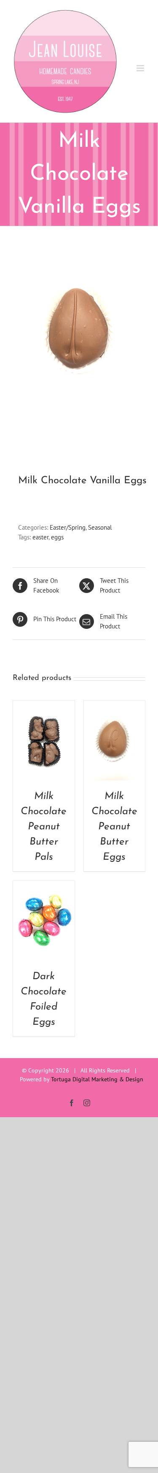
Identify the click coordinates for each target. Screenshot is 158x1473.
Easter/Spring (68, 527)
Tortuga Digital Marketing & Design (97, 1079)
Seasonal (100, 527)
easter (40, 537)
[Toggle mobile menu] (141, 68)
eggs (57, 537)
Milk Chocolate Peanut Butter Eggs (114, 826)
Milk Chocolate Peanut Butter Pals (44, 826)
